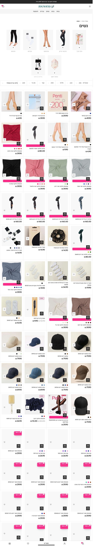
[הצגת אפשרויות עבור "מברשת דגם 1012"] (65, 446)
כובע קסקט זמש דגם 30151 (83, 419)
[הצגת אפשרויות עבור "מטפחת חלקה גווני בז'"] (65, 317)
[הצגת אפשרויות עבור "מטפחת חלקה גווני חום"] (88, 317)
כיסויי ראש (54, 77)
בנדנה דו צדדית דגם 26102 (83, 219)
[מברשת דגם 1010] (81, 439)
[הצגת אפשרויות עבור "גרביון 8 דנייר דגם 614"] (42, 108)
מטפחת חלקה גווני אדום (15, 151)
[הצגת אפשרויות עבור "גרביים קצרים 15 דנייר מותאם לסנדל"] (88, 140)
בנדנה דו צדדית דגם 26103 (60, 219)
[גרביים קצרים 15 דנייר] (11, 101)
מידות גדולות (38, 77)
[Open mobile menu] (90, 6)
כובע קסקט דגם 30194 (38, 387)
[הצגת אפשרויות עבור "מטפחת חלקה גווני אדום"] (18, 144)
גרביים (30, 51)
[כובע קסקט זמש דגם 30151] (81, 404)
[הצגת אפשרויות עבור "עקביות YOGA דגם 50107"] (18, 313)
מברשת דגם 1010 (86, 453)
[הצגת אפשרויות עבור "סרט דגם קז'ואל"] (88, 108)
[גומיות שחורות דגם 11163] (58, 236)
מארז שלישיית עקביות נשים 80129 (35, 285)
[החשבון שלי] (64, 543)
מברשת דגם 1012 (63, 453)
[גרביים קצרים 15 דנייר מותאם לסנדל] (81, 133)
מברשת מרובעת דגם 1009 (14, 418)
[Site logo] (46, 6)
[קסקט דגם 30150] (58, 342)
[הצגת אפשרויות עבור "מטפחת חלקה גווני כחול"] (18, 282)
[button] (18, 179)
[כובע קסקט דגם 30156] (58, 373)
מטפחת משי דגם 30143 (84, 513)
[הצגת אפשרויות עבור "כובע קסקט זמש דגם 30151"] (88, 412)
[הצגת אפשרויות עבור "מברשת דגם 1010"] (88, 446)
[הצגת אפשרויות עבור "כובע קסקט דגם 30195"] (18, 380)
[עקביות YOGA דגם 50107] (11, 306)
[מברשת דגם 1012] (58, 439)
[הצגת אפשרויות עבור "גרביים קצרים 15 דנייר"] (18, 108)
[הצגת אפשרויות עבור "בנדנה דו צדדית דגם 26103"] (65, 214)
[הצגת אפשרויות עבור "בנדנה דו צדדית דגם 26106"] (18, 214)
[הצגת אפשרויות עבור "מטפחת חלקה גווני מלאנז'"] (42, 179)
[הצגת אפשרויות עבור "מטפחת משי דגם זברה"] (42, 508)
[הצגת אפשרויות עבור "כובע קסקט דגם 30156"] (65, 380)
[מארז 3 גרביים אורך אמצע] (11, 236)
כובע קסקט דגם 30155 (84, 385)
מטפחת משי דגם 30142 (15, 482)
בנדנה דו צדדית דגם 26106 (14, 219)
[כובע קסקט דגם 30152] (35, 342)
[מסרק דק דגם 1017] (35, 307)
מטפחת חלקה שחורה (15, 184)
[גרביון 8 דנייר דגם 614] (35, 101)
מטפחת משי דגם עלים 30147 (13, 513)
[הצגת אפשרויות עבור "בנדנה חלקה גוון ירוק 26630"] (88, 247)
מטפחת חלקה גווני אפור (84, 186)
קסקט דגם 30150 (63, 356)
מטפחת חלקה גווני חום (84, 325)
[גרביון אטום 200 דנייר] (58, 101)
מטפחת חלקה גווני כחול (15, 289)
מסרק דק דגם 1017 (39, 318)
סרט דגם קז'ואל (86, 115)
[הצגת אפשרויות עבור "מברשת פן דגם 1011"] (42, 446)
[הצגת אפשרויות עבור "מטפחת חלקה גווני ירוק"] (65, 179)
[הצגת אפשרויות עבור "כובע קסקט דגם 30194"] (42, 380)
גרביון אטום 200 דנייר (62, 113)
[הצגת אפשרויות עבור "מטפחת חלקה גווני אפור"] (88, 179)
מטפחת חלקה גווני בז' (61, 325)
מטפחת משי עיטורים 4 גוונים (83, 484)
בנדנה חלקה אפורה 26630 (37, 148)
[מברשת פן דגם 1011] (35, 439)
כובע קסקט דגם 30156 (61, 387)
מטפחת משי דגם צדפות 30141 (59, 482)
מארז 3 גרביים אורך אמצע (14, 250)
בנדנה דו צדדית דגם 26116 (37, 219)
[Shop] (9, 543)
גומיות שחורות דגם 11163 (61, 248)
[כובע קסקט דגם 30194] (35, 373)
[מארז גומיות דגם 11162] (35, 236)
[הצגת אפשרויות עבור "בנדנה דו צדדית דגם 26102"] (88, 214)
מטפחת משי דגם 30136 (15, 451)
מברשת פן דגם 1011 (39, 453)
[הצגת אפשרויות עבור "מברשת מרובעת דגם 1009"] (18, 411)
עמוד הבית (85, 21)
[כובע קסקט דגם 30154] (11, 342)
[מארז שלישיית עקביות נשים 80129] (35, 271)
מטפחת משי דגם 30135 (38, 482)
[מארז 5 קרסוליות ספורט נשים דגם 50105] (58, 271)
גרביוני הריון (62, 51)
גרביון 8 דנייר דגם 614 (38, 115)
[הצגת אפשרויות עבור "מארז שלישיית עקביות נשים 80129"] (42, 278)
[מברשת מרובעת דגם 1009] (11, 404)
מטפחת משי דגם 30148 (61, 513)
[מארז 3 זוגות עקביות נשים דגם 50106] (81, 271)
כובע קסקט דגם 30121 (84, 353)
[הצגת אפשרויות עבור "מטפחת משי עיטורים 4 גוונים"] (88, 477)
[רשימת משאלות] (28, 543)
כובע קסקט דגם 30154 (15, 356)
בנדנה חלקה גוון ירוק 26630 (83, 254)
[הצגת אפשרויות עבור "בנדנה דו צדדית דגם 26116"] (42, 214)
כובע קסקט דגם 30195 (15, 387)
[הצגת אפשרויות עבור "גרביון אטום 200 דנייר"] (65, 108)
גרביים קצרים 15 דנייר (15, 115)
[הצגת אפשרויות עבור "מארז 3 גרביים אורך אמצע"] (18, 243)
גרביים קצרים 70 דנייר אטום (60, 147)
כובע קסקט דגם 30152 (38, 353)
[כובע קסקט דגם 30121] (81, 342)
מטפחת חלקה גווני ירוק (61, 186)
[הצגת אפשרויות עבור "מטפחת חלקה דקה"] (42, 411)
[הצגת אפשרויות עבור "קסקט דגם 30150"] (65, 349)
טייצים (13, 51)
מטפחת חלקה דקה (39, 418)
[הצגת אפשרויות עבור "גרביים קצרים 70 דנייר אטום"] (65, 140)
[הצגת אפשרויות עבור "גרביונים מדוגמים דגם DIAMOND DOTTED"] (65, 415)
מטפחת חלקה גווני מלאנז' (37, 186)
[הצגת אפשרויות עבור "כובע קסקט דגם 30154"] (18, 349)
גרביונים (46, 51)
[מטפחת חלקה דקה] (35, 404)
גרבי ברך (79, 51)
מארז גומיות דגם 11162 (38, 247)
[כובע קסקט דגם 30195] (11, 373)
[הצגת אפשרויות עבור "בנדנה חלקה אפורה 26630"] (42, 144)
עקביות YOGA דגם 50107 (14, 320)
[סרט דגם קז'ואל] (81, 101)
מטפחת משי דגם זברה (38, 515)
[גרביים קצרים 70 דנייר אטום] (58, 133)
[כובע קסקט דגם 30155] (81, 373)
